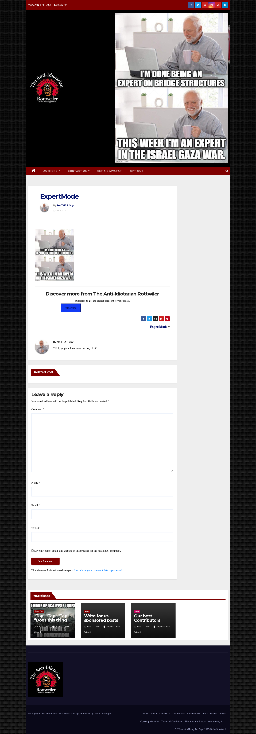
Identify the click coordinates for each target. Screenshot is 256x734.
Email (35, 505)
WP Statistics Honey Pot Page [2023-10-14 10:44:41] (200, 729)
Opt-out (136, 171)
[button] (227, 170)
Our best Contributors (147, 618)
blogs (87, 611)
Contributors (179, 713)
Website (35, 528)
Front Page (39, 611)
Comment (37, 409)
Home (145, 713)
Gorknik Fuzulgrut (102, 713)
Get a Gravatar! (109, 171)
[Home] (34, 171)
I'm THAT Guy (65, 205)
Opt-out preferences (149, 721)
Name (35, 482)
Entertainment (194, 713)
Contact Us (78, 171)
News (137, 611)
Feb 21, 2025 (93, 626)
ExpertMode (59, 196)
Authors (50, 171)
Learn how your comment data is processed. (98, 570)
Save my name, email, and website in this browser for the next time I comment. (77, 550)
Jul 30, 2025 (43, 626)
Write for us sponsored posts (101, 618)
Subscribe (70, 307)
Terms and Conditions (171, 721)
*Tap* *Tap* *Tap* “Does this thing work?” (51, 620)
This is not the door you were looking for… (205, 721)
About (154, 713)
